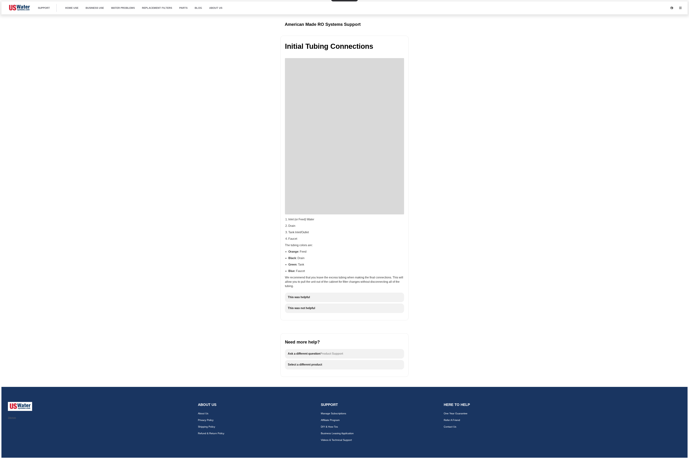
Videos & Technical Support (336, 440)
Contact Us (450, 426)
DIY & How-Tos (329, 426)
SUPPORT (44, 7)
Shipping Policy (206, 426)
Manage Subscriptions (333, 413)
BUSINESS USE (95, 7)
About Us (203, 413)
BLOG (198, 7)
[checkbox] (344, 297)
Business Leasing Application (337, 433)
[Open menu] (680, 8)
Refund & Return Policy (211, 433)
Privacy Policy (206, 420)
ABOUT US (215, 7)
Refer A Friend (452, 420)
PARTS (183, 7)
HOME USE (71, 7)
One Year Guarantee (455, 413)
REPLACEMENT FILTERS (157, 7)
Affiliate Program (330, 420)
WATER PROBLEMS (123, 7)
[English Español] (671, 8)
